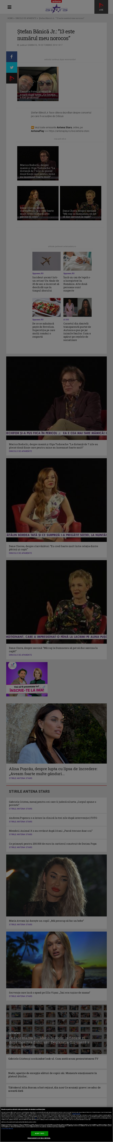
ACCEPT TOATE (39, 1133)
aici (36, 1118)
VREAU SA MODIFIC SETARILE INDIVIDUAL (38, 1138)
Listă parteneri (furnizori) (7, 1128)
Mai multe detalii (76, 1113)
